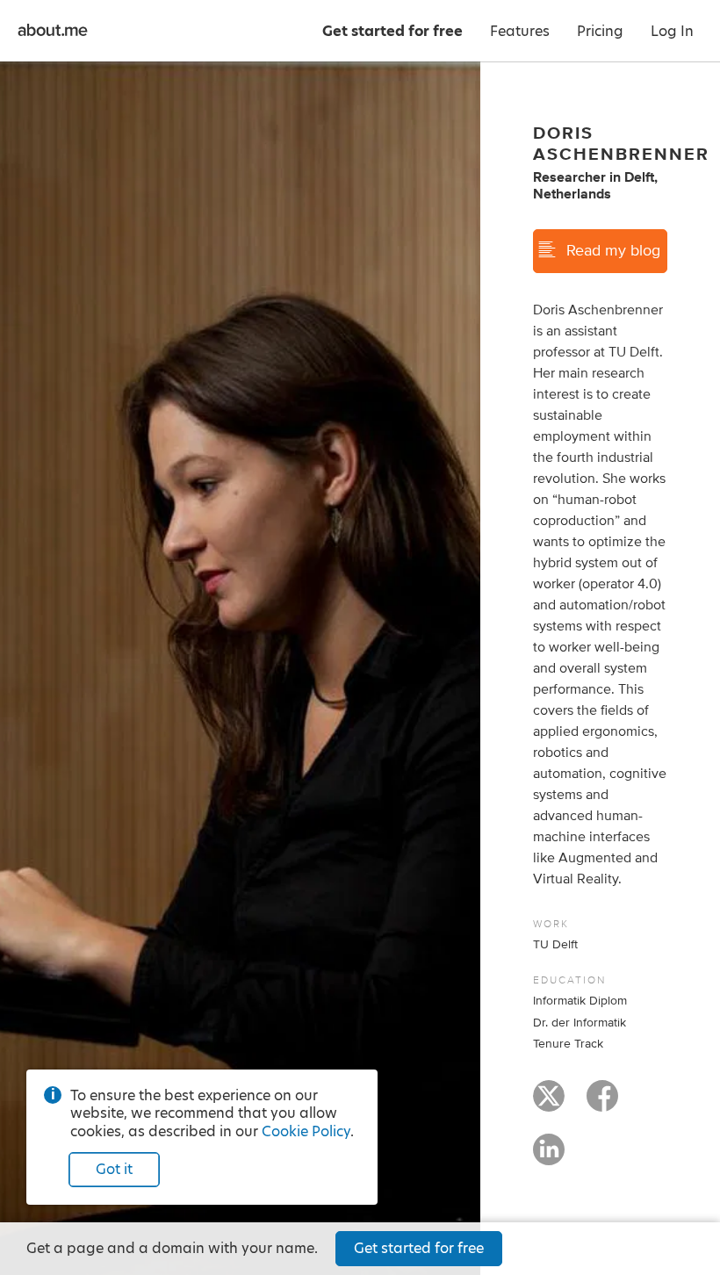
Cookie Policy (306, 1131)
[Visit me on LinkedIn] (549, 1157)
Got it (114, 1169)
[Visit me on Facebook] (602, 1104)
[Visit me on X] (549, 1104)
